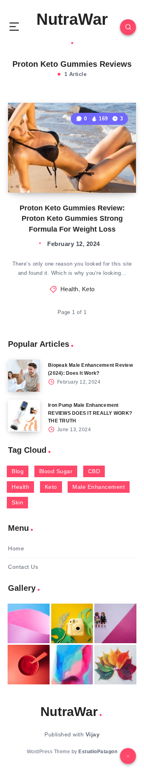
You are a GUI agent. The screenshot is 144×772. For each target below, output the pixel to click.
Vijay (93, 734)
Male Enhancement (98, 487)
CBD (94, 471)
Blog (18, 471)
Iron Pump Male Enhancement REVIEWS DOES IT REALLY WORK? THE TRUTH (90, 412)
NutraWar (72, 19)
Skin (17, 502)
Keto (88, 289)
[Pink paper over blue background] (29, 623)
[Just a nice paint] (72, 664)
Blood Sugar (56, 471)
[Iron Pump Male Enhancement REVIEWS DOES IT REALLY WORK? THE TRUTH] (24, 416)
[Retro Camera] (72, 623)
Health (69, 289)
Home (16, 548)
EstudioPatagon (97, 751)
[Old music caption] (115, 623)
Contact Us (23, 567)
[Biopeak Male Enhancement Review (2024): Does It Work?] (24, 376)
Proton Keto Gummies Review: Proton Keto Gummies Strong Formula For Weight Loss (72, 218)
